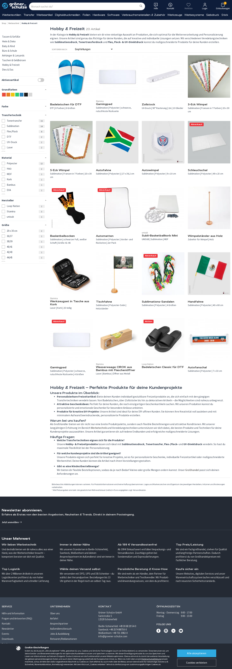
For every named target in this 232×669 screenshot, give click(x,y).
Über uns (55, 613)
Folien (86, 14)
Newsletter (8, 628)
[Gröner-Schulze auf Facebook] (158, 631)
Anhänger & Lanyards (13, 55)
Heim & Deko (9, 41)
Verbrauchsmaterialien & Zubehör (143, 14)
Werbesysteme (194, 14)
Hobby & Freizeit (11, 64)
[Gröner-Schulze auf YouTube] (181, 631)
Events (5, 633)
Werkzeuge (174, 14)
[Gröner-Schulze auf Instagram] (166, 631)
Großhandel (192, 470)
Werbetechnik (99, 427)
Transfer (28, 14)
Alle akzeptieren (196, 653)
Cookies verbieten (196, 662)
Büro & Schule (9, 50)
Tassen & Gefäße (11, 36)
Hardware (99, 14)
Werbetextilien (11, 14)
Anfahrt (54, 618)
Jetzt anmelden (10, 522)
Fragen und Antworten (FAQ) (17, 618)
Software (113, 14)
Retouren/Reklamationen (63, 638)
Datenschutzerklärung (151, 659)
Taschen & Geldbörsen (14, 60)
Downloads (8, 638)
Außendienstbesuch (61, 628)
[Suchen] (141, 6)
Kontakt (6, 623)
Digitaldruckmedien (67, 14)
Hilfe (156, 8)
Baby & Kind (8, 46)
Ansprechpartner (59, 623)
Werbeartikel (45, 14)
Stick (224, 14)
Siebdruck (212, 14)
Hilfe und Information (13, 613)
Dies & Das (7, 69)
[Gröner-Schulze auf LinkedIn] (173, 631)
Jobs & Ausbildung (59, 633)
